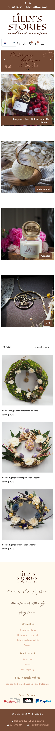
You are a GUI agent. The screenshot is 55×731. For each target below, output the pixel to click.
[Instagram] (30, 3)
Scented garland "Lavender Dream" (19, 544)
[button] (4, 58)
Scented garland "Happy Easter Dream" (21, 477)
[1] (30, 43)
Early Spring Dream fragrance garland (20, 410)
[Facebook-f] (25, 3)
